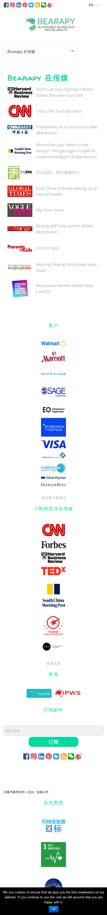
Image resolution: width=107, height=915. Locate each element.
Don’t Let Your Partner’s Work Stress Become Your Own (64, 92)
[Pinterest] (24, 4)
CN (97, 4)
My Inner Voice (50, 210)
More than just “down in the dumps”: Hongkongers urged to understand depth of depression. (66, 150)
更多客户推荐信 (53, 497)
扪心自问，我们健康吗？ (58, 172)
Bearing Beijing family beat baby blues (66, 267)
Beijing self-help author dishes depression (64, 229)
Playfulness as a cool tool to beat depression (67, 130)
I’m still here (47, 248)
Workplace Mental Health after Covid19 (65, 288)
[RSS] (37, 4)
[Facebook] (6, 4)
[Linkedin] (18, 4)
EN (91, 4)
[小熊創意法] (53, 23)
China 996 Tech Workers (59, 111)
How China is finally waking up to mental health (67, 191)
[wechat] (43, 4)
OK (54, 909)
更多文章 (53, 663)
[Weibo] (49, 4)
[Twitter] (31, 4)
